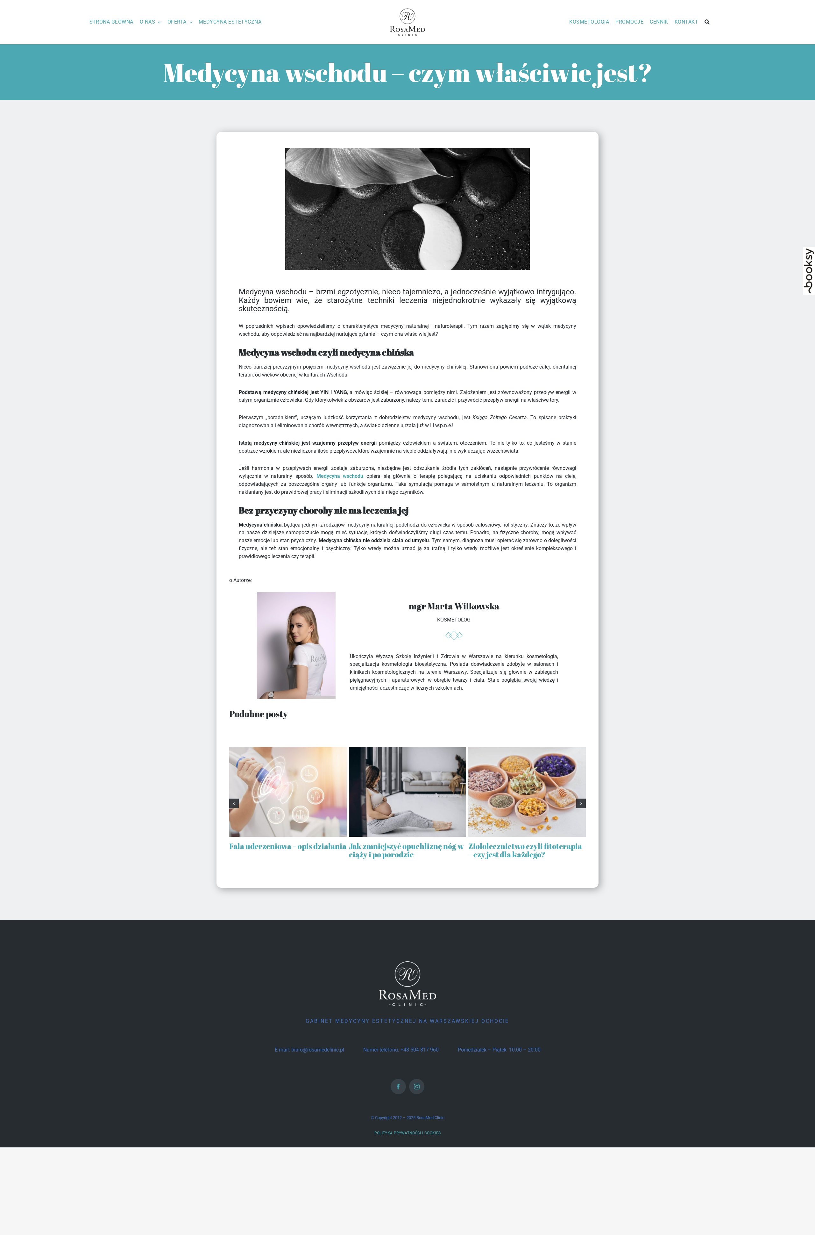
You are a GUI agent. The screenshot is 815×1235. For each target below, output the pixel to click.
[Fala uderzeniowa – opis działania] (288, 750)
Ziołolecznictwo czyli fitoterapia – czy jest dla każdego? (525, 850)
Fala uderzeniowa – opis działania (287, 846)
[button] (234, 803)
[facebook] (398, 1086)
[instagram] (416, 1086)
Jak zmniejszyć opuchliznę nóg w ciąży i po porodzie (406, 850)
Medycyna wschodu (340, 476)
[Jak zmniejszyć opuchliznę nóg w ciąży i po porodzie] (407, 750)
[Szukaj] (707, 22)
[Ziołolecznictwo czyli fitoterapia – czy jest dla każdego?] (527, 750)
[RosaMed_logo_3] (407, 9)
